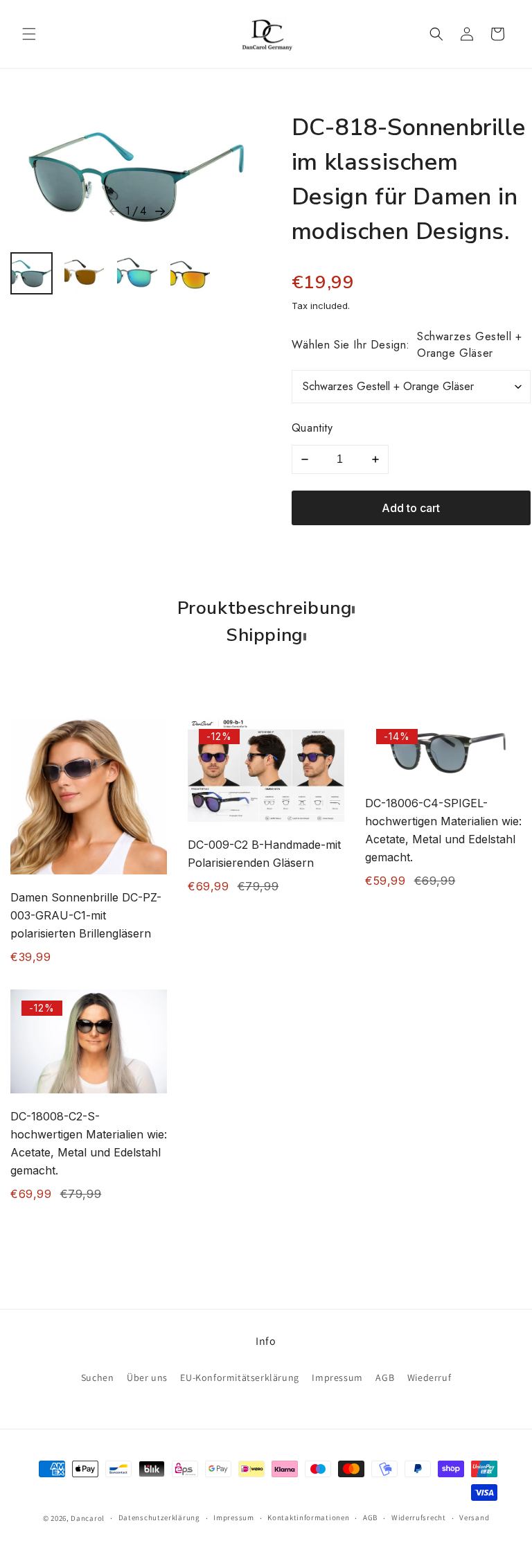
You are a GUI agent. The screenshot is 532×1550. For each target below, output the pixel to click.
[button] (29, 34)
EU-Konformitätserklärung (239, 1377)
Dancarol (88, 1518)
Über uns (147, 1377)
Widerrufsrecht (418, 1517)
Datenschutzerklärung (159, 1517)
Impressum (337, 1377)
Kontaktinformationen (308, 1517)
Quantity (312, 428)
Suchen (97, 1377)
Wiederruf (429, 1377)
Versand (474, 1517)
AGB (384, 1377)
